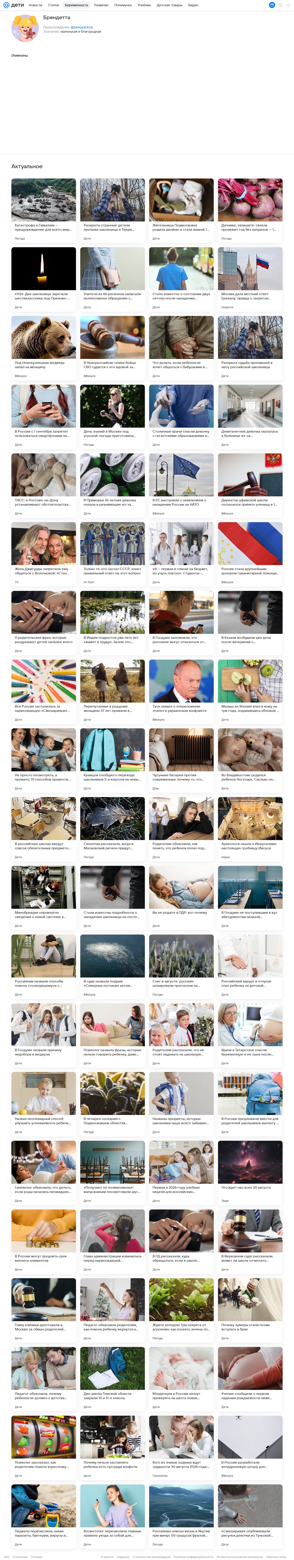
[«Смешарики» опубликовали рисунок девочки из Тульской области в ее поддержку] (250, 1516)
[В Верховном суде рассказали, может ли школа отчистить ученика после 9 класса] (250, 1241)
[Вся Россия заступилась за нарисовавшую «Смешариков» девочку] (43, 692)
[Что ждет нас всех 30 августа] (250, 1173)
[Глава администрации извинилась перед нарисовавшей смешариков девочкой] (112, 1241)
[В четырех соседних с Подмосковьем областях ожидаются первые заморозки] (112, 1104)
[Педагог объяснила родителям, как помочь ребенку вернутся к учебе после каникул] (112, 1310)
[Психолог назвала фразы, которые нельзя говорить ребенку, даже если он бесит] (112, 1035)
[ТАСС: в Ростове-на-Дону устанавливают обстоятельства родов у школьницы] (43, 485)
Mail (6, 1556)
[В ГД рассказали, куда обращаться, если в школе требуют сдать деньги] (181, 1241)
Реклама (36, 1556)
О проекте (107, 1556)
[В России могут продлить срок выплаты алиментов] (43, 1241)
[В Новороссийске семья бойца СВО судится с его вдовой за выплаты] (112, 348)
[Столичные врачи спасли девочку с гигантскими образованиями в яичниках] (181, 417)
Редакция (123, 1556)
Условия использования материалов (240, 1556)
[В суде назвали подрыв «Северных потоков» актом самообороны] (112, 967)
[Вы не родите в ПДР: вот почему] (181, 898)
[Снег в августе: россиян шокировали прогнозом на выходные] (181, 967)
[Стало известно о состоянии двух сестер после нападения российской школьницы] (181, 279)
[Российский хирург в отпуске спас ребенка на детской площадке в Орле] (250, 967)
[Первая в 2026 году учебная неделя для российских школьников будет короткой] (181, 1173)
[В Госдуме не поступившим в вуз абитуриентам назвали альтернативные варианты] (250, 898)
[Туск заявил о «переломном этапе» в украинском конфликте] (181, 692)
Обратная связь (276, 1556)
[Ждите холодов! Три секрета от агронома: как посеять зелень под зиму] (181, 1310)
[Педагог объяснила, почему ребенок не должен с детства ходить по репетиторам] (43, 1379)
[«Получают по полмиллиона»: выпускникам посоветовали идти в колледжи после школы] (112, 1173)
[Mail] (6, 5)
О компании (20, 1556)
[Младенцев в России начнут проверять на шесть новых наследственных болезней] (181, 1379)
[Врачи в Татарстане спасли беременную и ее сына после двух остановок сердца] (250, 1035)
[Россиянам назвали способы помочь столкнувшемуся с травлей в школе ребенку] (43, 967)
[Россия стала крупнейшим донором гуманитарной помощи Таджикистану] (250, 554)
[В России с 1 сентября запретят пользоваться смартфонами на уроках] (43, 417)
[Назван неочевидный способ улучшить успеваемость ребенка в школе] (43, 1104)
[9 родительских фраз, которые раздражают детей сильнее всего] (43, 623)
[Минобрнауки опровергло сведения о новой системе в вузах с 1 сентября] (43, 898)
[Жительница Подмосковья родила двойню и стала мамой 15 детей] (181, 210)
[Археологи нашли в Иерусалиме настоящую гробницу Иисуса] (250, 829)
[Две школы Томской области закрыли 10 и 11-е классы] (112, 1379)
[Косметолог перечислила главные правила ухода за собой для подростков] (112, 1516)
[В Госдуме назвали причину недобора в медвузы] (43, 1035)
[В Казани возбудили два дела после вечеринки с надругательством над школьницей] (250, 623)
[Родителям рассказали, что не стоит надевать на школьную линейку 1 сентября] (181, 1035)
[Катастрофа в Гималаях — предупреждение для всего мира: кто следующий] (43, 210)
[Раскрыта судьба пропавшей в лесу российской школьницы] (250, 348)
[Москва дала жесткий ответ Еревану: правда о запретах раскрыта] (250, 279)
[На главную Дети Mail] (16, 5)
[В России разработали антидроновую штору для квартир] (250, 1448)
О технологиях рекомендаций (151, 1556)
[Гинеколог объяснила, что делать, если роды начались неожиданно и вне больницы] (43, 1173)
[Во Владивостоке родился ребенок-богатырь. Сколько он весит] (250, 760)
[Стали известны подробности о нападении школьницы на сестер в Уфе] (112, 898)
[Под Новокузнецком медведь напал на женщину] (43, 348)
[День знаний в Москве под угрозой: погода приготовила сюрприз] (112, 417)
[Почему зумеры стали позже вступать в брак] (250, 1310)
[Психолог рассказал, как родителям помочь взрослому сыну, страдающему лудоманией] (43, 1448)
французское (82, 27)
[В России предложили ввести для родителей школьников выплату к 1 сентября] (250, 1104)
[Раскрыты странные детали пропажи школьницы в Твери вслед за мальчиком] (112, 210)
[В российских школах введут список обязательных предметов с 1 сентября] (43, 829)
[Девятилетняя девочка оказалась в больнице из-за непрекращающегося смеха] (250, 417)
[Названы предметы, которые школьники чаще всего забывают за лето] (181, 1104)
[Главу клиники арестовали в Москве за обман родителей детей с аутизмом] (43, 1310)
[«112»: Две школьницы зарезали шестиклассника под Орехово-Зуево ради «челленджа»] (43, 279)
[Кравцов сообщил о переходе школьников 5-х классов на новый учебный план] (112, 760)
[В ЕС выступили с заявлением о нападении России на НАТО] (181, 485)
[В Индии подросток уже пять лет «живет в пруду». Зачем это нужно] (112, 623)
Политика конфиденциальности (193, 1556)
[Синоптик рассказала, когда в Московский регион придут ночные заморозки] (112, 829)
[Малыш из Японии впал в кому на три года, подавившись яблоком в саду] (250, 692)
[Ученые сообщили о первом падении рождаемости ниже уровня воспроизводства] (250, 1379)
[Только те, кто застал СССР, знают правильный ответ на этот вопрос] (112, 554)
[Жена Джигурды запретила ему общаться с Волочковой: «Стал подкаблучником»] (43, 554)
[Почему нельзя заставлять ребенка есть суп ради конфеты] (112, 1448)
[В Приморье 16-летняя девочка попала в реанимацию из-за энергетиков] (112, 485)
